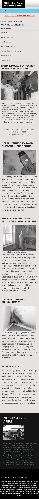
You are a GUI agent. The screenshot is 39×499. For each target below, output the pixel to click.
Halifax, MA (18, 460)
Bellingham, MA (7, 443)
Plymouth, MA (14, 456)
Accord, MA (9, 449)
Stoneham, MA (28, 443)
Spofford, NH (28, 462)
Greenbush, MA (17, 449)
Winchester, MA (16, 445)
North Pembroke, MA (19, 452)
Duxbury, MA (18, 454)
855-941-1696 (24, 135)
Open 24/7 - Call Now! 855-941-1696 (19, 16)
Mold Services (8, 21)
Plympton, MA (10, 454)
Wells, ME (32, 464)
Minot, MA (26, 449)
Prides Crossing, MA (21, 447)
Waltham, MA (25, 445)
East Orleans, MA (18, 443)
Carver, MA (25, 454)
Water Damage (6, 55)
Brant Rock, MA (10, 460)
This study (6, 352)
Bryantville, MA (18, 458)
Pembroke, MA (10, 462)
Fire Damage (6, 60)
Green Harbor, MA (24, 456)
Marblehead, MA (10, 447)
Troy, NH (17, 464)
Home (1, 21)
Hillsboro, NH (24, 464)
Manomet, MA (19, 462)
